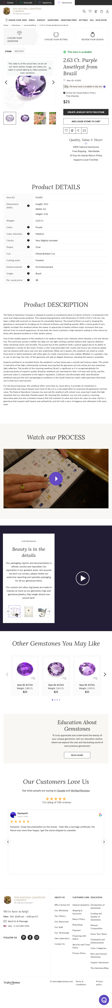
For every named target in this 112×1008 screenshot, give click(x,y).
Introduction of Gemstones (98, 906)
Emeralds (28, 2)
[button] (53, 82)
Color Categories (98, 948)
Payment (76, 930)
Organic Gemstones (99, 962)
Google (61, 790)
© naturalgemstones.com (61, 981)
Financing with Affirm (79, 937)
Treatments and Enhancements (98, 941)
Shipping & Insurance (77, 912)
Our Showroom (62, 921)
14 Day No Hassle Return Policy (81, 93)
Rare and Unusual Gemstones (99, 955)
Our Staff (59, 927)
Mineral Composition (96, 927)
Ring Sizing (77, 924)
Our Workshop (61, 910)
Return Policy (78, 919)
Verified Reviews (80, 790)
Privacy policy (99, 983)
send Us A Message (18, 921)
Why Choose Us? (62, 905)
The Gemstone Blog (99, 968)
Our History (60, 916)
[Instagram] (36, 937)
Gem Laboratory (62, 938)
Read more (80, 756)
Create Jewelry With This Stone (85, 112)
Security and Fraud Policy (81, 946)
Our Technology (62, 932)
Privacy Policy (79, 953)
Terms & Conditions (81, 983)
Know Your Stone (99, 934)
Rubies (10, 2)
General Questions (80, 905)
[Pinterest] (23, 937)
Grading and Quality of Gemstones (96, 916)
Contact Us (60, 944)
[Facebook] (30, 937)
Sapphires (47, 2)
